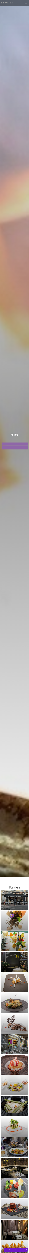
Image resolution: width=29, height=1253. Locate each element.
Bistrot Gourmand (7, 3)
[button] (26, 3)
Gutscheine (14, 447)
